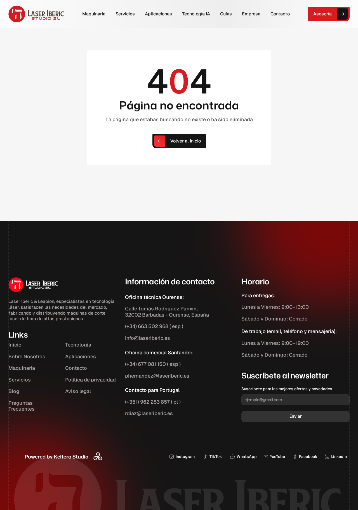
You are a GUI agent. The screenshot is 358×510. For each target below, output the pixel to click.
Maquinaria (21, 368)
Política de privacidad (90, 379)
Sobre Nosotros (26, 356)
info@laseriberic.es (147, 338)
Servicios (19, 379)
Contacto (76, 368)
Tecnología (78, 344)
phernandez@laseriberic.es (157, 376)
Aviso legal (78, 391)
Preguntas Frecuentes (21, 406)
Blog (13, 391)
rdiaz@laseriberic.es (149, 413)
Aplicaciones (80, 356)
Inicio (15, 344)
